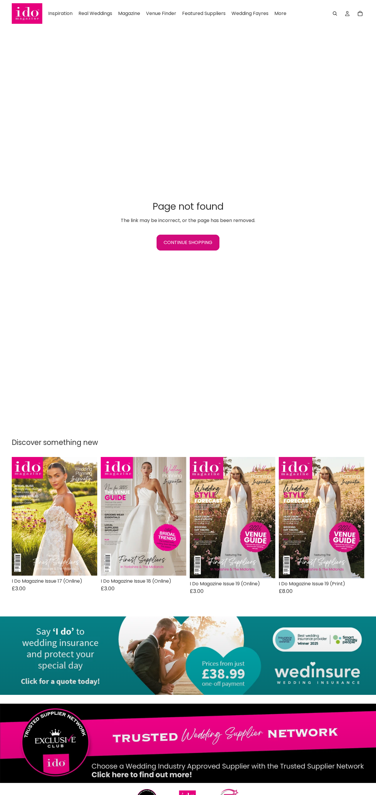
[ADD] (88, 566)
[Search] (334, 13)
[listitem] (280, 13)
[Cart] (360, 13)
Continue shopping (188, 242)
